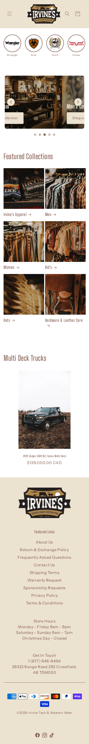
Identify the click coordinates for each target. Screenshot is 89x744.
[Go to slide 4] (49, 134)
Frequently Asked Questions (44, 557)
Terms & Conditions (44, 603)
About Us (44, 542)
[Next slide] (78, 102)
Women (9, 267)
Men (48, 214)
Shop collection (27, 118)
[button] (9, 14)
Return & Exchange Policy (44, 549)
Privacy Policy (44, 595)
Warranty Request (44, 580)
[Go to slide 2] (40, 134)
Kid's (48, 267)
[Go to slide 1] (35, 134)
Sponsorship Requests (44, 587)
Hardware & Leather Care (64, 320)
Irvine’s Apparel (15, 214)
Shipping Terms (44, 572)
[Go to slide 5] (54, 134)
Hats (7, 320)
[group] (12, 45)
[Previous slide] (11, 102)
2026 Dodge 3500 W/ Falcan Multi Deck (44, 456)
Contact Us (44, 565)
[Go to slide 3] (44, 134)
